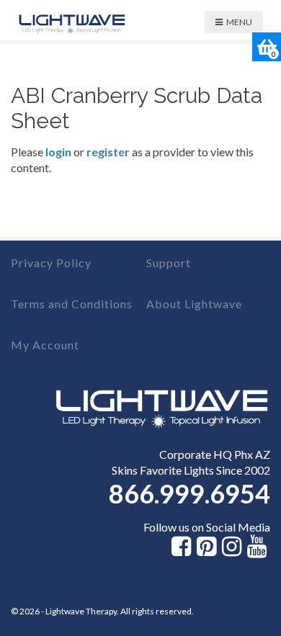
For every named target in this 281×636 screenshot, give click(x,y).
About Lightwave (194, 303)
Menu (239, 22)
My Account (45, 344)
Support (168, 262)
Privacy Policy (51, 262)
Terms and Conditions (72, 303)
